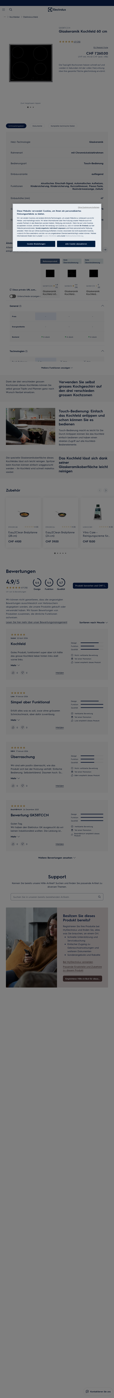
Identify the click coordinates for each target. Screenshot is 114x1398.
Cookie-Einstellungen (36, 244)
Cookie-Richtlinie (49, 236)
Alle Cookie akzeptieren (76, 244)
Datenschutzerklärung (74, 236)
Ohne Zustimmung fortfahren (88, 207)
